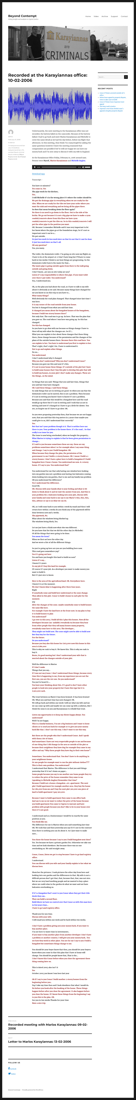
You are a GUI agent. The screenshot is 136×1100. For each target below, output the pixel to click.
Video (96, 16)
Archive (105, 16)
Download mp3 (38, 174)
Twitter (13, 1074)
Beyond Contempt (22, 16)
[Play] (35, 167)
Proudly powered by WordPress (32, 1090)
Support (114, 16)
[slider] (88, 167)
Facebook (13, 1069)
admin (10, 136)
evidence (15, 154)
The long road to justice (108, 106)
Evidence (11, 142)
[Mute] (83, 167)
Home (88, 16)
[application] (62, 167)
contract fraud (13, 152)
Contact (124, 16)
